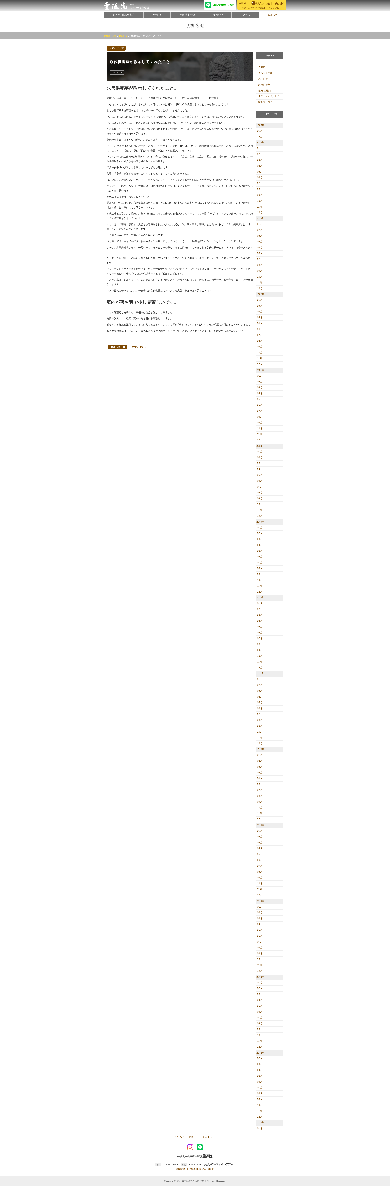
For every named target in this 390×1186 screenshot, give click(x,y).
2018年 (260, 597)
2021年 (260, 370)
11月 (259, 206)
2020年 (260, 446)
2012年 (260, 1052)
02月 (259, 154)
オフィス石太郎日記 (269, 96)
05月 (259, 171)
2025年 (260, 125)
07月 (259, 183)
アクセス (245, 14)
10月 (259, 201)
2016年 (260, 749)
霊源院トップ (110, 35)
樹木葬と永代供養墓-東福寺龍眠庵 (195, 1169)
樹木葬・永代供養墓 (124, 14)
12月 (259, 136)
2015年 (260, 825)
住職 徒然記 (264, 90)
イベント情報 (265, 73)
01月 (259, 131)
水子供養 (157, 14)
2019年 (260, 521)
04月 (259, 165)
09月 (259, 195)
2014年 (260, 901)
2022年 (260, 294)
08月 (259, 189)
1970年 (260, 1122)
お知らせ (272, 14)
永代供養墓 (264, 84)
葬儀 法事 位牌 (187, 14)
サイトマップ (210, 1137)
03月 (259, 160)
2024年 (260, 142)
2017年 (260, 673)
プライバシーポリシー (186, 1137)
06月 (259, 177)
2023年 (260, 218)
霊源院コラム (265, 102)
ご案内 (261, 67)
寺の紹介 (218, 14)
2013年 (260, 976)
